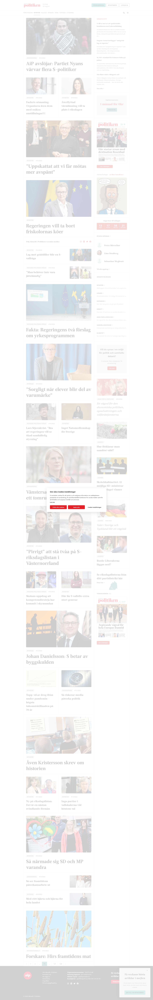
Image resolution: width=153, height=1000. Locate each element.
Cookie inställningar (94, 507)
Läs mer (52, 502)
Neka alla (76, 507)
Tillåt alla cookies (58, 507)
